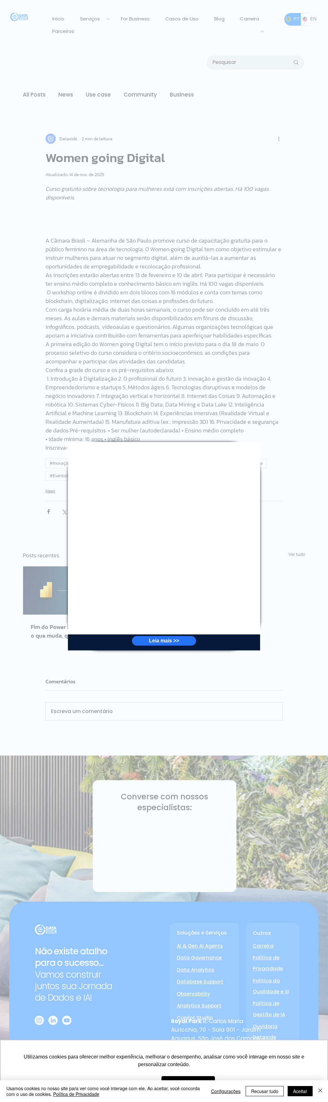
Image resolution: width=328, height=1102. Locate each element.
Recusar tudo (264, 1091)
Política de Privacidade (76, 1094)
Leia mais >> (164, 640)
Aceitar (300, 1091)
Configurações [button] (226, 1091)
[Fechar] (320, 1091)
